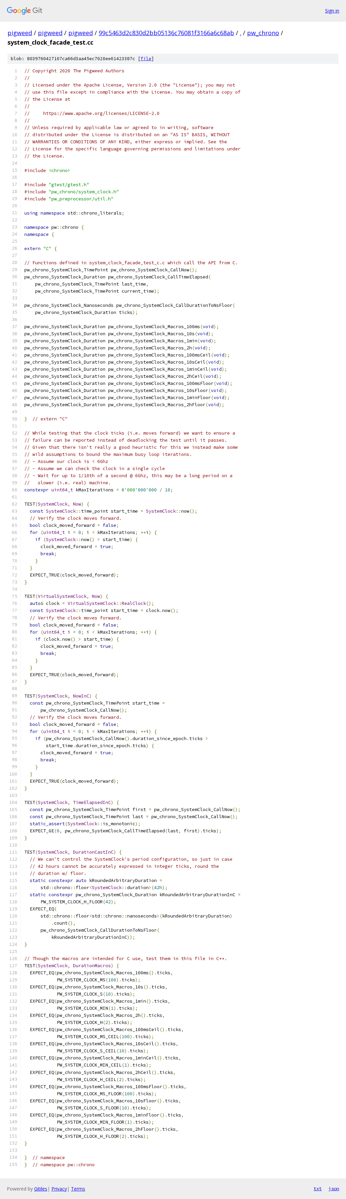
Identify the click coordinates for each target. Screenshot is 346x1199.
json (333, 1188)
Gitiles (40, 1188)
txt (318, 1188)
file (146, 59)
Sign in (332, 10)
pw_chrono (263, 33)
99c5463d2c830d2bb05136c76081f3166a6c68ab (166, 33)
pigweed (19, 33)
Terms (78, 1188)
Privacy (59, 1188)
